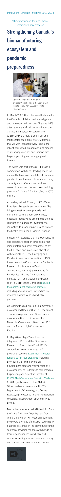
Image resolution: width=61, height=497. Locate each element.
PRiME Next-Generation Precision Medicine (30, 378)
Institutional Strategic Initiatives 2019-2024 (30, 12)
